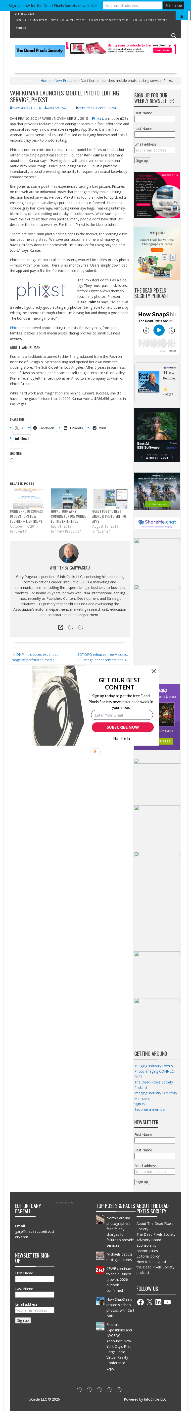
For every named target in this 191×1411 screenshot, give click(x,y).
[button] (119, 683)
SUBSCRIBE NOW (123, 727)
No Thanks (122, 738)
